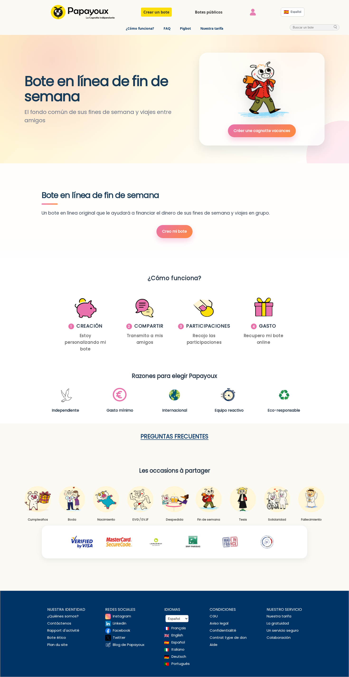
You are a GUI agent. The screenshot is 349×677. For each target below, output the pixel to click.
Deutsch (178, 656)
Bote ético (56, 637)
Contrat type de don (228, 637)
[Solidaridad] (277, 499)
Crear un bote (156, 12)
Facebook (121, 630)
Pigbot (185, 28)
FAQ (167, 28)
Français (178, 627)
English (177, 635)
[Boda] (72, 499)
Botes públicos (208, 12)
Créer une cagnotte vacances (262, 130)
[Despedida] (174, 499)
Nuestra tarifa (211, 28)
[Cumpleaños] (38, 499)
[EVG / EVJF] (140, 499)
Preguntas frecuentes (174, 436)
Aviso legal (219, 623)
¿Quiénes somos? (63, 616)
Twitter (119, 637)
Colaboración (279, 637)
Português (180, 663)
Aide (213, 644)
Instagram (122, 616)
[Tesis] (243, 499)
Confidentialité (223, 630)
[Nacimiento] (106, 499)
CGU (214, 616)
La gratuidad (278, 623)
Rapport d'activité (63, 630)
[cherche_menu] (335, 27)
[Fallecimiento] (311, 499)
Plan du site (57, 644)
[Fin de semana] (209, 499)
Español (178, 642)
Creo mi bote (174, 231)
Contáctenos (59, 623)
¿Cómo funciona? (140, 28)
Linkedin (119, 623)
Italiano (177, 649)
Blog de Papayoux (128, 644)
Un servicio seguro (283, 630)
